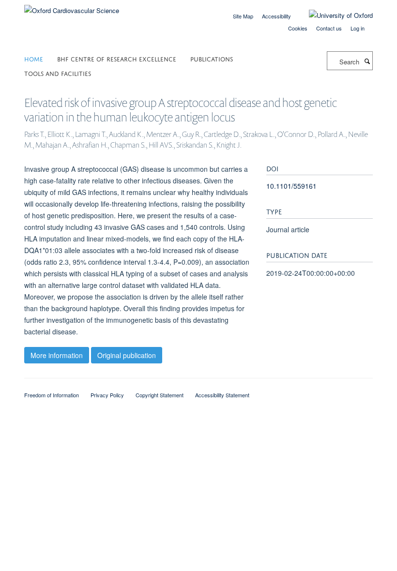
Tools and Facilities (57, 72)
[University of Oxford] (333, 15)
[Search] (367, 61)
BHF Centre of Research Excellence (116, 58)
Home (33, 58)
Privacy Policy (107, 395)
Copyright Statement (159, 395)
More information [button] (57, 355)
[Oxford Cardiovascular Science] (71, 7)
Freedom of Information (51, 395)
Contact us (329, 28)
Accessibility (276, 16)
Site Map (243, 16)
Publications (211, 58)
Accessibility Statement (222, 395)
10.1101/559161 (291, 186)
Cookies (297, 28)
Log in (358, 28)
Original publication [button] (126, 355)
